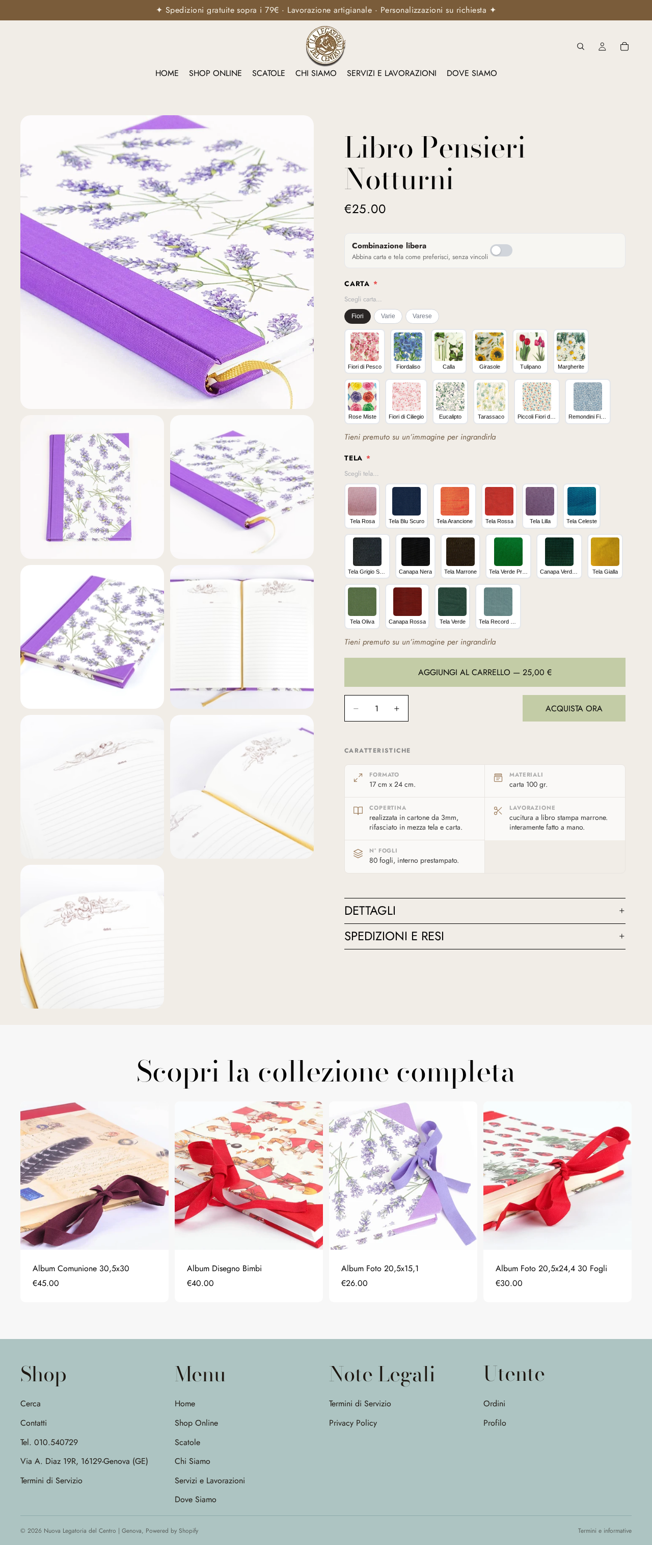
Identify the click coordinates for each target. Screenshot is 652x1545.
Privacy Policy (353, 1423)
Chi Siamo (192, 1461)
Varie (388, 316)
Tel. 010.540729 (49, 1442)
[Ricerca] (580, 46)
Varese (422, 316)
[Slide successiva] (153, 1175)
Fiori (357, 316)
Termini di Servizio (51, 1480)
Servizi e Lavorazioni (210, 1480)
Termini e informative (605, 1530)
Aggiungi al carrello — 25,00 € (485, 672)
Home (185, 1403)
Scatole (187, 1442)
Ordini (494, 1403)
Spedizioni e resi (394, 936)
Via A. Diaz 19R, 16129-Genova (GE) (84, 1461)
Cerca (30, 1403)
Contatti (33, 1423)
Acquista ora (574, 708)
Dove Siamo (195, 1499)
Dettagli (370, 910)
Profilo (494, 1422)
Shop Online (196, 1423)
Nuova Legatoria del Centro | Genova (93, 1530)
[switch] (501, 250)
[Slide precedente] (35, 1175)
